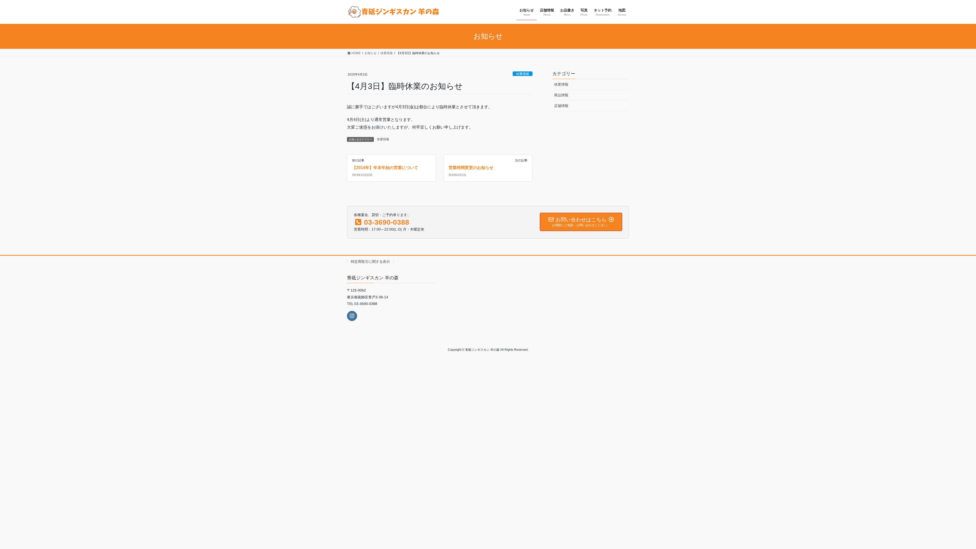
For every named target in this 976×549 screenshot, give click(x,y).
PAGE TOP (947, 524)
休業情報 (522, 74)
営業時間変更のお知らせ (471, 167)
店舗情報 (561, 106)
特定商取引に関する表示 (370, 262)
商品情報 (561, 95)
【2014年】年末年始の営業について (385, 167)
